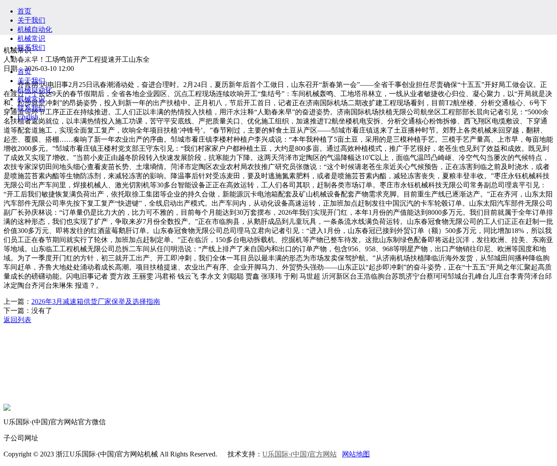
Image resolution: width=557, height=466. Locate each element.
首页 (24, 11)
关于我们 (31, 20)
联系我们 (31, 47)
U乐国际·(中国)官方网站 (299, 454)
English (27, 56)
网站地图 (356, 454)
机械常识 (31, 38)
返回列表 (17, 319)
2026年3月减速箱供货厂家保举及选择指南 (95, 301)
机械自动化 (34, 29)
